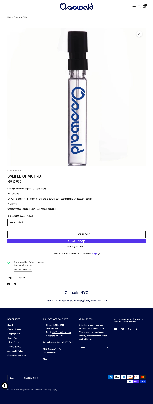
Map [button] (45, 359)
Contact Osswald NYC (16, 355)
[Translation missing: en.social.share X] (15, 284)
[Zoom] (139, 34)
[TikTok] (139, 328)
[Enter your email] (107, 347)
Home (9, 17)
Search (10, 324)
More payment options (76, 246)
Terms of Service (14, 346)
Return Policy (12, 337)
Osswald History (14, 329)
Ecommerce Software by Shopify (45, 389)
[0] (144, 6)
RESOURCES (13, 319)
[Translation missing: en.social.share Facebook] (9, 284)
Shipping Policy (13, 333)
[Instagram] (131, 328)
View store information (23, 270)
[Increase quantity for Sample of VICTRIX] (18, 234)
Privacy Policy (13, 342)
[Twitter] (124, 328)
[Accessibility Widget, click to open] (4, 385)
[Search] (139, 6)
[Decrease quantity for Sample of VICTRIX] (10, 234)
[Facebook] (117, 328)
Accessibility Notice (15, 350)
